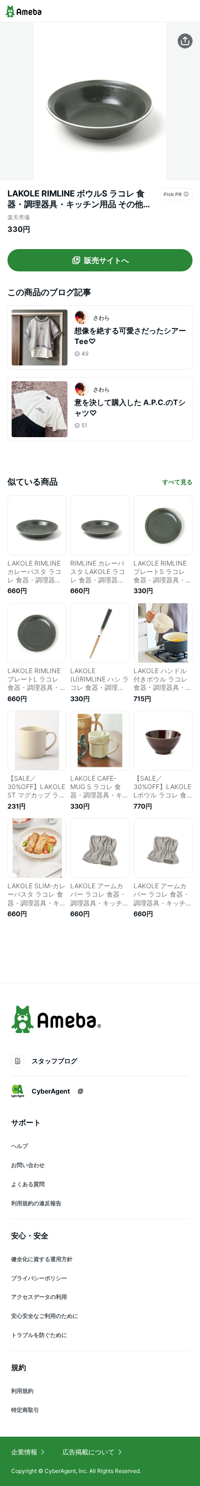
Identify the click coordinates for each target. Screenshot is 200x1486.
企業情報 (24, 1452)
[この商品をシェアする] (185, 41)
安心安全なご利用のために (44, 1315)
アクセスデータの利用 (39, 1296)
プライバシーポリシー (39, 1278)
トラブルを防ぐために (39, 1334)
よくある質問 (28, 1184)
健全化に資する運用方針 (42, 1259)
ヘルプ (19, 1145)
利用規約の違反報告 (36, 1203)
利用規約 (22, 1390)
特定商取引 (25, 1409)
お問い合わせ (28, 1165)
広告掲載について (88, 1452)
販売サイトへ (106, 260)
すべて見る (177, 482)
